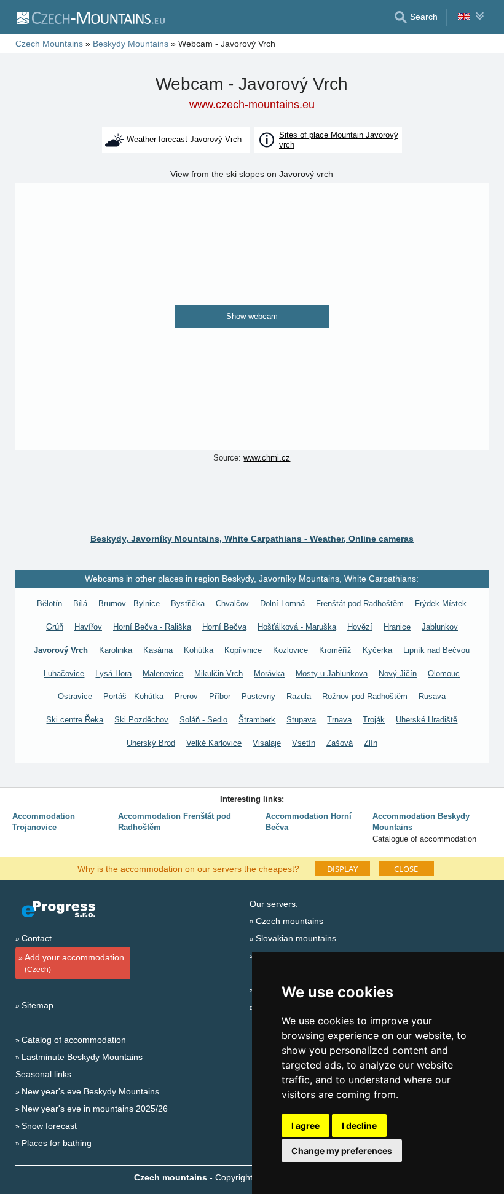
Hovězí (359, 626)
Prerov (186, 696)
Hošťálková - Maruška (297, 626)
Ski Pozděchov (141, 719)
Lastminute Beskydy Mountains (82, 1057)
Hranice (397, 626)
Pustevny (258, 696)
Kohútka (198, 650)
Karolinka (115, 650)
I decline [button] (359, 1125)
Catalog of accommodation (74, 1040)
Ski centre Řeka (74, 719)
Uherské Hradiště (426, 719)
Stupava (301, 719)
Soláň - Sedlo (203, 719)
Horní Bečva (224, 626)
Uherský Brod (151, 743)
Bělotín (49, 603)
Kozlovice (290, 650)
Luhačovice (64, 673)
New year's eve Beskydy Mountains (90, 1091)
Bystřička (188, 603)
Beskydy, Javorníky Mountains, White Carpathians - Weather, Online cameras (252, 539)
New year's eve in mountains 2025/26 (95, 1108)
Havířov (88, 626)
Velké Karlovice (214, 743)
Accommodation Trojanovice (43, 822)
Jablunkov (440, 626)
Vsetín (303, 743)
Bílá (80, 603)
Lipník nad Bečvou (436, 650)
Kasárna (158, 650)
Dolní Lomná (282, 603)
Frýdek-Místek (441, 603)
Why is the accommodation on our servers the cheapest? (188, 868)
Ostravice (75, 696)
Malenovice (163, 673)
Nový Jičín (398, 673)
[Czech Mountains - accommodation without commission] (90, 17)
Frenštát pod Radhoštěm (360, 603)
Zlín (370, 743)
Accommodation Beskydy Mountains (421, 822)
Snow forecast (49, 1126)
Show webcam (252, 316)
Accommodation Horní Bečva (309, 822)
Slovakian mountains (296, 938)
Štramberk (256, 719)
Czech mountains (289, 921)
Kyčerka (377, 650)
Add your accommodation (74, 963)
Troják (374, 719)
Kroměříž (335, 650)
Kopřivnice (243, 650)
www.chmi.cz (266, 457)
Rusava (432, 696)
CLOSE (406, 868)
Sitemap (37, 1005)
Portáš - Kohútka (133, 696)
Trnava (339, 719)
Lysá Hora (113, 673)
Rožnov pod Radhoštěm (365, 696)
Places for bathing (57, 1143)
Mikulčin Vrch (218, 673)
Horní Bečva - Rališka (152, 626)
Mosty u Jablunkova (332, 673)
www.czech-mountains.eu (252, 104)
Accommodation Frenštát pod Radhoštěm (174, 822)
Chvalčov (232, 603)
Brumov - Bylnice (129, 603)
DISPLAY (342, 868)
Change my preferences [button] (341, 1150)
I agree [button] (305, 1125)
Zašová (339, 743)
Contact (37, 938)
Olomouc (444, 673)
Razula (298, 696)
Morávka (269, 673)
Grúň (54, 626)
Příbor (219, 696)
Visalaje (267, 743)
